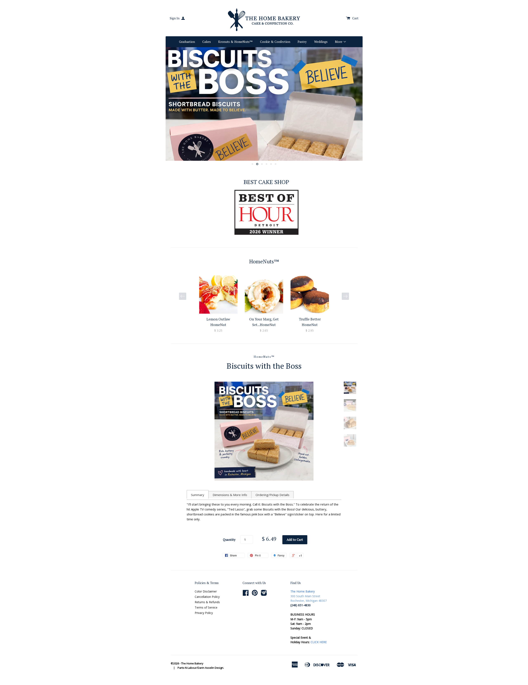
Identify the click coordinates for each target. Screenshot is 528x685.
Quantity (229, 539)
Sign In (175, 18)
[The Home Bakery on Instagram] (264, 594)
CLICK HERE (319, 642)
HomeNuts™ (264, 357)
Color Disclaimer (206, 591)
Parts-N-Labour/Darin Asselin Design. (201, 668)
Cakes (206, 42)
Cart (355, 18)
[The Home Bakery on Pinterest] (255, 594)
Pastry (302, 42)
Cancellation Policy (207, 597)
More (339, 42)
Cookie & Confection (275, 42)
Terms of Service (206, 607)
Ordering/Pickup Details (272, 495)
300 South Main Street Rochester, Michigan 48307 (308, 596)
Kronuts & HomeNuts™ (235, 42)
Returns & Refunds (207, 602)
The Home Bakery (192, 663)
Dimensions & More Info (230, 495)
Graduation (187, 42)
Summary (197, 495)
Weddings (321, 42)
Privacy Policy (204, 613)
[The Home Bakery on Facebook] (246, 594)
